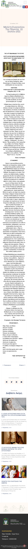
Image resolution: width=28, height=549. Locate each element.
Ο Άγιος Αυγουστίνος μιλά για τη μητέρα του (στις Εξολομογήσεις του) (13, 415)
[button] (25, 2)
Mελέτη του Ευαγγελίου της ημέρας (11, 482)
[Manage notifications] (24, 546)
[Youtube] (26, 7)
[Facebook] (24, 7)
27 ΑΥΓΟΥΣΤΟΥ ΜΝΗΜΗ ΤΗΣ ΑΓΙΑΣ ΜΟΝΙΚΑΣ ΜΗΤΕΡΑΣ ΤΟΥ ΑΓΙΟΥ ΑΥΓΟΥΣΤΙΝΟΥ (12, 449)
